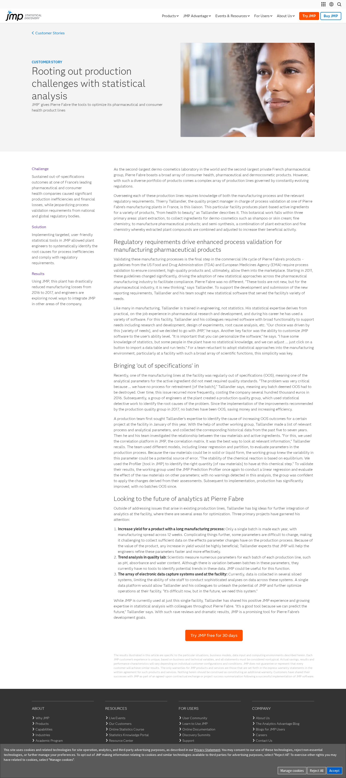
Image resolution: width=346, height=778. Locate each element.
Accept (334, 770)
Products (42, 724)
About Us (263, 718)
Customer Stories (50, 33)
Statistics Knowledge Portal (129, 735)
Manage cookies (292, 770)
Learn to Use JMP (195, 724)
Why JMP (42, 718)
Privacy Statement (207, 750)
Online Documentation (198, 729)
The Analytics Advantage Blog (277, 724)
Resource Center (121, 740)
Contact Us (264, 740)
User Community (194, 718)
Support (188, 740)
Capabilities (44, 729)
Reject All (316, 770)
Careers (261, 735)
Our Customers (120, 724)
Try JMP (309, 16)
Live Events (117, 718)
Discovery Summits (196, 735)
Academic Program (49, 740)
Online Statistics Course (126, 729)
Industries (43, 735)
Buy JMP (331, 16)
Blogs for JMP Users (270, 729)
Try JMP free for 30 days (213, 635)
